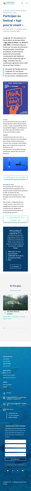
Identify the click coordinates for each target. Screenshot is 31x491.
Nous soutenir (6, 366)
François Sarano (7, 13)
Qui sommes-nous (8, 356)
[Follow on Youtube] (22, 470)
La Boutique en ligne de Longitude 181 (16, 404)
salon (15, 13)
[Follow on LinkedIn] (17, 470)
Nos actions (6, 359)
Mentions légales (7, 384)
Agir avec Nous (7, 363)
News (18, 31)
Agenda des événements (9, 377)
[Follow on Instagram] (13, 470)
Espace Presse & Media (9, 375)
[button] (5, 312)
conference (6, 11)
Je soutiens (15, 267)
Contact (5, 387)
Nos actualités (6, 361)
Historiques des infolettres (15, 464)
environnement (15, 11)
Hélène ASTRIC (9, 29)
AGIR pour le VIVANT (15, 177)
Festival (23, 11)
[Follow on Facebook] (8, 470)
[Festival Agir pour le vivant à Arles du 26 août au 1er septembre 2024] (15, 114)
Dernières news (7, 373)
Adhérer (5, 382)
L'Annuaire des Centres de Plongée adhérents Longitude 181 (16, 398)
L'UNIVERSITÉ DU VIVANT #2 (15, 219)
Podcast (9, 393)
